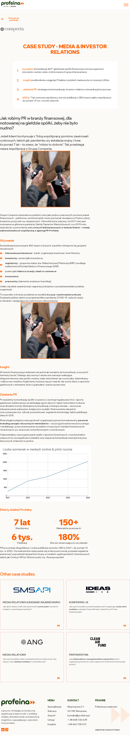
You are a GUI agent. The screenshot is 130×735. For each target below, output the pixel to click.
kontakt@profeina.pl (78, 715)
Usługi (51, 719)
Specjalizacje (54, 706)
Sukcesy (52, 711)
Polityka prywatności (106, 706)
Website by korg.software (107, 730)
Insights (52, 724)
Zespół (51, 715)
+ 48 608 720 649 (77, 719)
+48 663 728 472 (76, 724)
